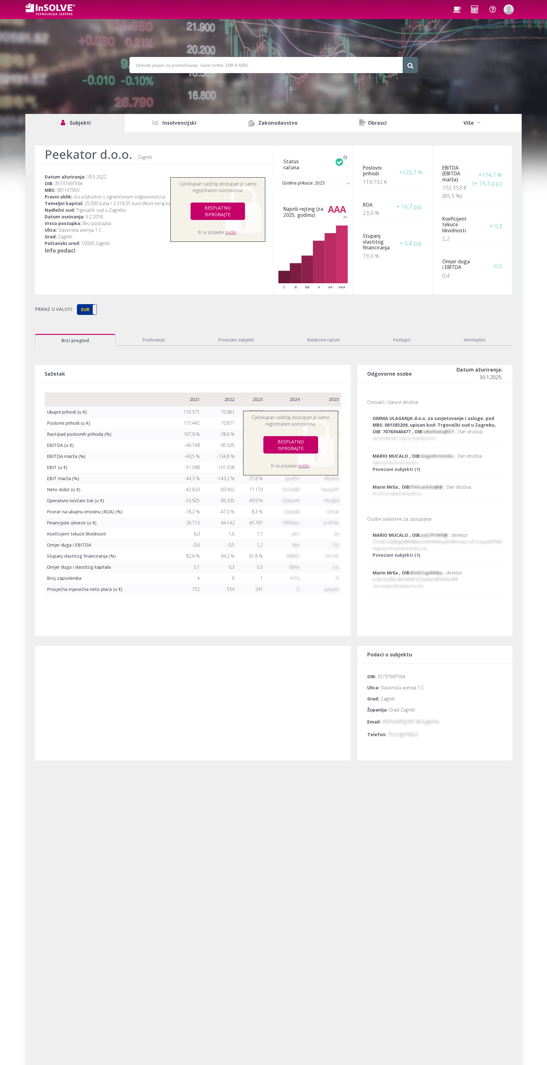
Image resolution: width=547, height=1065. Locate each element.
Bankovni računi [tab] (323, 340)
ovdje (230, 232)
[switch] (87, 309)
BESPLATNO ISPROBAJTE (217, 211)
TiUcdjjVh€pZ (403, 734)
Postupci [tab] (402, 340)
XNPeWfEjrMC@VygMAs (410, 721)
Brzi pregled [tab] (75, 340)
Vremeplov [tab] (475, 340)
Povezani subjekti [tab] (236, 340)
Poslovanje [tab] (153, 340)
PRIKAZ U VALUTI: (53, 309)
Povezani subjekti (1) (396, 469)
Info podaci (60, 250)
